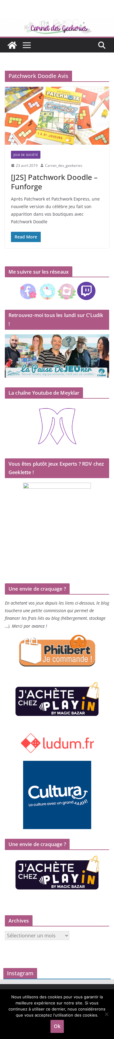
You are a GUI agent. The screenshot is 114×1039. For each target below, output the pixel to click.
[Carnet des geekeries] (57, 22)
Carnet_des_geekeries (63, 165)
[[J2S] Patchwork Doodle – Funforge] (57, 116)
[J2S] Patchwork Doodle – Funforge (54, 181)
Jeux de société (25, 155)
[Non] (106, 1014)
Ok (57, 1026)
